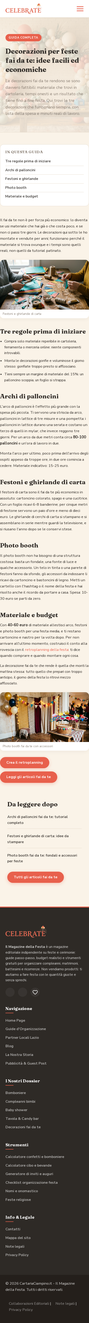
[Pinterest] (35, 992)
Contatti (12, 1229)
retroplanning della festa (46, 649)
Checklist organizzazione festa (31, 1182)
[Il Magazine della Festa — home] (23, 8)
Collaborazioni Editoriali (29, 1303)
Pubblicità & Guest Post (26, 1063)
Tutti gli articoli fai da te (36, 877)
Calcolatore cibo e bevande (28, 1165)
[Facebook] (10, 992)
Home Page (15, 1020)
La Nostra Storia (19, 1054)
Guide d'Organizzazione (25, 1028)
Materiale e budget (21, 196)
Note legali (14, 1246)
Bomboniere (15, 1092)
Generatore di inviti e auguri (29, 1173)
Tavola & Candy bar (22, 1118)
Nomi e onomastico (21, 1191)
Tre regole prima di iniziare (28, 161)
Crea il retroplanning (24, 762)
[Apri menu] (80, 8)
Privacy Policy (17, 1254)
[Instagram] (22, 992)
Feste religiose (18, 1199)
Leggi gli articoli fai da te (28, 776)
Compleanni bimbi (20, 1101)
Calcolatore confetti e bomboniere (34, 1156)
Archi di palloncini (20, 170)
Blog (9, 1046)
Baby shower (16, 1110)
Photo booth (15, 187)
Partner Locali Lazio (22, 1037)
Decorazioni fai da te (23, 1127)
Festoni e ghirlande (21, 178)
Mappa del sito (18, 1237)
